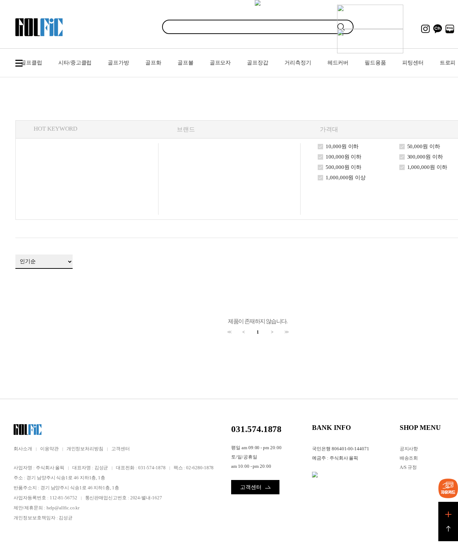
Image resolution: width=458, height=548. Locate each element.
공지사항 (409, 448)
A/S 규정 (408, 467)
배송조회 (409, 458)
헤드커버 (338, 63)
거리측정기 (297, 63)
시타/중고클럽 (75, 63)
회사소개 (23, 448)
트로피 (448, 63)
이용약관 (49, 448)
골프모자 (220, 63)
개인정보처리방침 (85, 448)
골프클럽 (31, 63)
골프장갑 (257, 63)
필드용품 (375, 63)
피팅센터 (413, 63)
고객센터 (120, 448)
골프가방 (118, 63)
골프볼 (185, 63)
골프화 (153, 63)
